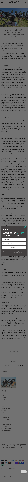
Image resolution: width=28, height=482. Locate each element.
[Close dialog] (25, 227)
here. (19, 253)
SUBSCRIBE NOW (14, 247)
